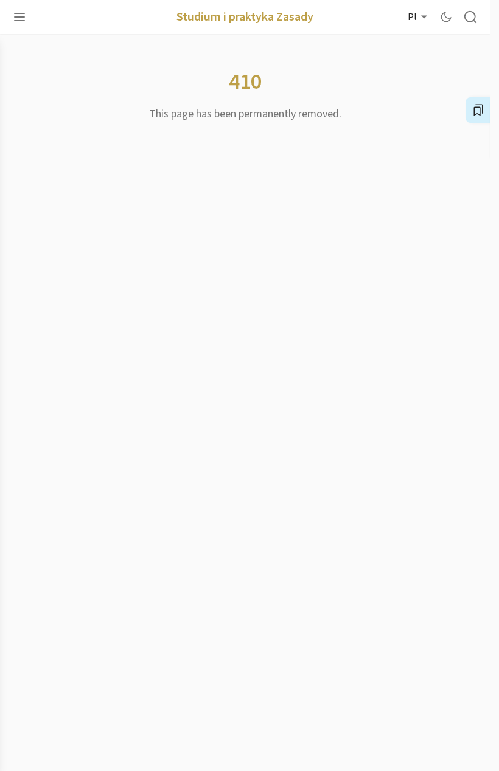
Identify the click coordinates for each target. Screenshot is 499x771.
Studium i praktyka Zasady (244, 17)
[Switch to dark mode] (446, 17)
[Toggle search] (470, 17)
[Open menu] (19, 17)
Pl (412, 17)
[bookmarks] (478, 110)
